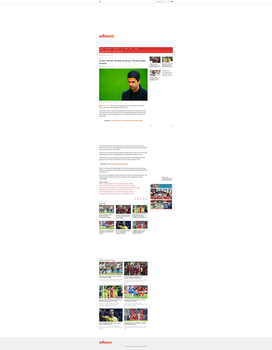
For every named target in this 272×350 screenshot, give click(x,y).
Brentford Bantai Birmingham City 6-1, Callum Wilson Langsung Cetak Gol (116, 191)
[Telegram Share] (144, 199)
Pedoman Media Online (105, 51)
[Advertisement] (136, 14)
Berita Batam (108, 48)
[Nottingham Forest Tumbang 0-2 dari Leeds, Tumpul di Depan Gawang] (106, 225)
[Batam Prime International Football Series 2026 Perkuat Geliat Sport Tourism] (155, 123)
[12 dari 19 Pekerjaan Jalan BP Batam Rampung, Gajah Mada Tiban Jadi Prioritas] (167, 123)
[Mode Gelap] (172, 1)
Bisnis (126, 48)
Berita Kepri (116, 48)
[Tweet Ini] (138, 199)
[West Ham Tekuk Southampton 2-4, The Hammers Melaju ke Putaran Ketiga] (123, 209)
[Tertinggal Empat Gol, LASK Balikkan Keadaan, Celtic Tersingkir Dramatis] (140, 225)
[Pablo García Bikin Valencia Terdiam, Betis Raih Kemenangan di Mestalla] (106, 209)
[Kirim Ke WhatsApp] (146, 199)
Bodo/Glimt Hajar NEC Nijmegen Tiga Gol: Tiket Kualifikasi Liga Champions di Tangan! (119, 187)
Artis (122, 48)
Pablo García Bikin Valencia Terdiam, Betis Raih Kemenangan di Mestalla (116, 183)
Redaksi (103, 66)
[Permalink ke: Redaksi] (100, 66)
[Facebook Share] (135, 199)
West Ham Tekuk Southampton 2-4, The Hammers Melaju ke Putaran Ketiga (117, 185)
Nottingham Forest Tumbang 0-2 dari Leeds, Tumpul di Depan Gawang (116, 189)
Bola (100, 58)
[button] (169, 1)
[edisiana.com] (106, 35)
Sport (131, 48)
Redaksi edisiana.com (118, 51)
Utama (101, 48)
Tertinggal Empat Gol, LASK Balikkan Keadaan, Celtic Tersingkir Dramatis (116, 193)
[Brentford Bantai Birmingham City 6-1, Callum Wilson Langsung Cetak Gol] (123, 225)
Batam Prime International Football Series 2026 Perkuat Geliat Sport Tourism (155, 179)
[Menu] (100, 1)
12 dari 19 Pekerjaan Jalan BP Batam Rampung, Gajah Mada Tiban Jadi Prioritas (167, 179)
